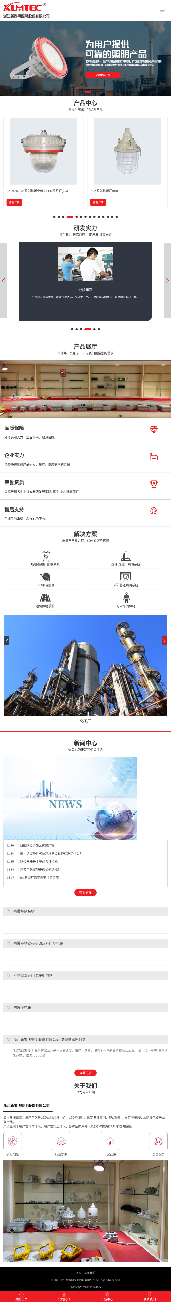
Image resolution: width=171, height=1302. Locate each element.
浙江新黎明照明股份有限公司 (26, 16)
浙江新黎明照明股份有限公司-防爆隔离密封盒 (46, 1040)
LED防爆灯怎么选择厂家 (37, 845)
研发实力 (85, 230)
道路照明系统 (45, 606)
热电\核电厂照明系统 (45, 564)
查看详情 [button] (14, 202)
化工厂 (85, 721)
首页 (78, 1273)
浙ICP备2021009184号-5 (85, 1287)
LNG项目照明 (45, 585)
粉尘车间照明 (125, 606)
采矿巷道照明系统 (125, 585)
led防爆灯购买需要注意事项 (39, 877)
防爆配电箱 (19, 1007)
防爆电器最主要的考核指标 (39, 861)
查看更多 (85, 892)
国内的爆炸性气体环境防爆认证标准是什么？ (51, 853)
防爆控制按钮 (21, 911)
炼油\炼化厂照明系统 (125, 564)
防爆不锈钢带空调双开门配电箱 (35, 943)
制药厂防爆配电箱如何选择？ (40, 869)
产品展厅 (85, 349)
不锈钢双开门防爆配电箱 (30, 975)
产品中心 (85, 105)
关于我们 (85, 1088)
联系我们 (89, 1273)
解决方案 (85, 536)
